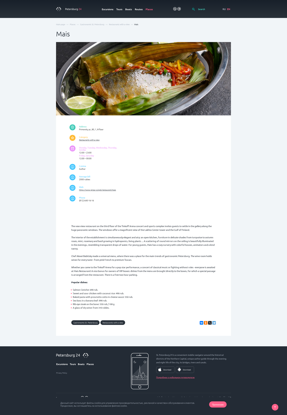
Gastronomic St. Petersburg (85, 322)
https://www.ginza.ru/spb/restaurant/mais (97, 189)
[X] (210, 323)
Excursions (107, 9)
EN (228, 9)
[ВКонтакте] (201, 323)
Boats (128, 9)
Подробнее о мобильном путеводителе (175, 377)
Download (167, 369)
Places (149, 9)
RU (224, 9)
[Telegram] (214, 323)
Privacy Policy (61, 373)
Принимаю (218, 404)
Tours (119, 9)
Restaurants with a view (89, 139)
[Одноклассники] (205, 323)
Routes (139, 9)
